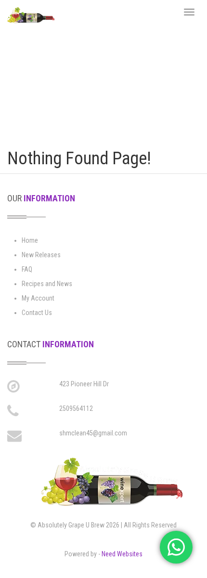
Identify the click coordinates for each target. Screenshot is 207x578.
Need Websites (122, 554)
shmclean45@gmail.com (93, 433)
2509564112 (76, 408)
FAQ (27, 269)
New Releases (41, 255)
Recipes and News (47, 284)
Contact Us (37, 312)
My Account (38, 298)
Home (30, 240)
